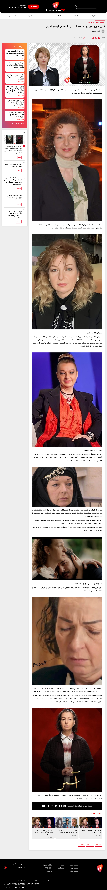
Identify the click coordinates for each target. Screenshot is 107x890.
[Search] (77, 6)
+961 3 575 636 (21, 883)
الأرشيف (49, 871)
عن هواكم (36, 881)
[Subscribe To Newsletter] (6, 867)
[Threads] (12, 7)
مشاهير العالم (60, 16)
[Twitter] (96, 38)
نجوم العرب (81, 845)
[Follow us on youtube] (24, 7)
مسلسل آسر (90, 845)
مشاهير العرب (94, 16)
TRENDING (34, 6)
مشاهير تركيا (77, 16)
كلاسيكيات (30, 16)
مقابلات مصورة (13, 16)
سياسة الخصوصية (45, 881)
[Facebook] (99, 38)
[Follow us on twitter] (21, 7)
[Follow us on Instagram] (15, 7)
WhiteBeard (100, 883)
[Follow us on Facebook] (18, 7)
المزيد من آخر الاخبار (17, 124)
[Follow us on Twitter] (19, 887)
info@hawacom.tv (13, 883)
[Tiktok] (48, 806)
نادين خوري (98, 845)
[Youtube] (43, 806)
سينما (44, 16)
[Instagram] (64, 806)
